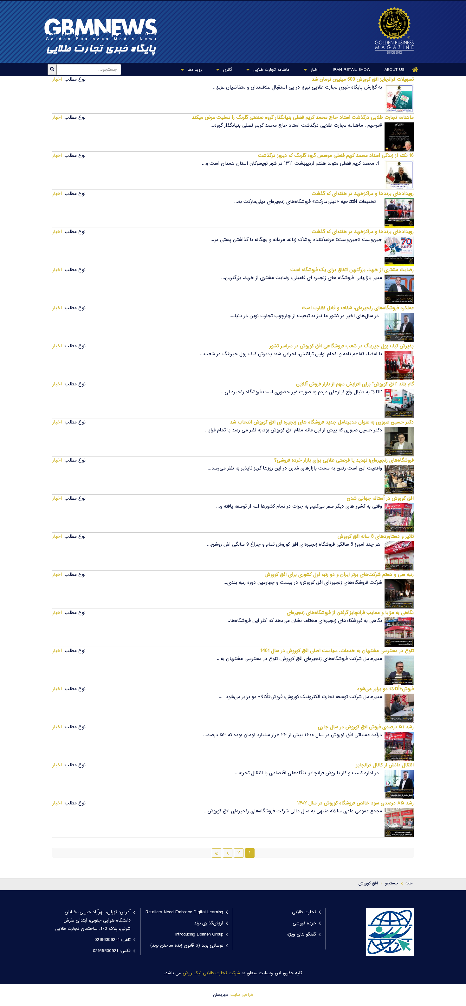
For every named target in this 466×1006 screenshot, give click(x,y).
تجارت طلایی (304, 912)
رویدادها (194, 70)
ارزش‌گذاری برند (208, 923)
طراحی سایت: (241, 995)
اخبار (314, 70)
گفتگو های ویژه (301, 934)
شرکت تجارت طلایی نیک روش (211, 973)
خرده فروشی (304, 923)
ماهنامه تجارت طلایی (270, 70)
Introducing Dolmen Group (199, 934)
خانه (408, 883)
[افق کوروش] (391, 30)
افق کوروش (368, 883)
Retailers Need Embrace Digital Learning (184, 912)
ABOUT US (394, 70)
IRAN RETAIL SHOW (351, 70)
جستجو (391, 883)
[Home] (415, 69)
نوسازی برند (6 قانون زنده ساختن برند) (186, 946)
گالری (227, 70)
